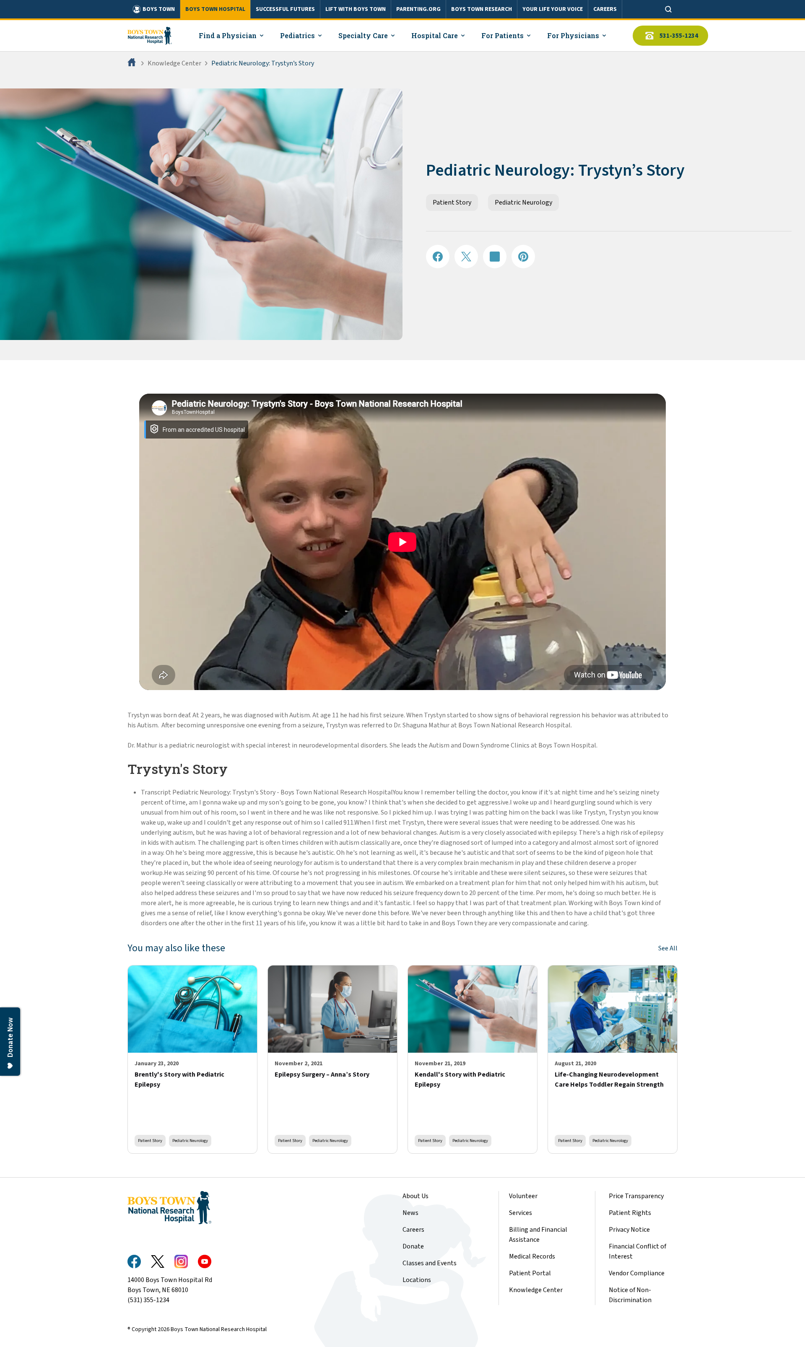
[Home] (132, 63)
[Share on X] (466, 256)
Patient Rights (630, 1212)
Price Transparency (636, 1196)
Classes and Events (429, 1263)
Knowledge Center (174, 63)
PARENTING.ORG (418, 9)
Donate (413, 1246)
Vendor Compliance (637, 1273)
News (410, 1212)
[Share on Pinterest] (523, 256)
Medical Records (532, 1256)
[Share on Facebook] (437, 256)
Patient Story (452, 202)
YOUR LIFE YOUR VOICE (552, 9)
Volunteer (523, 1196)
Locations (416, 1280)
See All (668, 948)
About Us (415, 1196)
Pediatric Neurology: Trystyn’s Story (262, 63)
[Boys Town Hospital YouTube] (204, 1261)
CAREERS (605, 9)
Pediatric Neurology (523, 202)
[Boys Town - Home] (149, 35)
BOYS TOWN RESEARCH (481, 9)
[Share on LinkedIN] (494, 256)
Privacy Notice (629, 1229)
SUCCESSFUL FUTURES (285, 9)
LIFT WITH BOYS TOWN (355, 9)
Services (520, 1212)
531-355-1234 (679, 35)
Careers (413, 1229)
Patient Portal (530, 1273)
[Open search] (668, 9)
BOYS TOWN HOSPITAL (215, 9)
